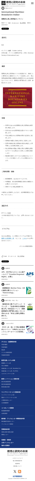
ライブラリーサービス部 (7, 395)
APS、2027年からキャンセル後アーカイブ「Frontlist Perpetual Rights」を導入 (13, 274)
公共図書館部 (4, 402)
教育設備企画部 (5, 387)
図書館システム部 (6, 363)
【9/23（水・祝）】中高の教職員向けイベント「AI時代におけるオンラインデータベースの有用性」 (13, 329)
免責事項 (17, 463)
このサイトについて (17, 458)
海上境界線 (23, 23)
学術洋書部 (4, 344)
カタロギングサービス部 (7, 373)
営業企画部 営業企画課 (7, 432)
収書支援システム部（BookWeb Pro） (11, 368)
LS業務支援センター (6, 400)
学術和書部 (4, 347)
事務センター (4, 434)
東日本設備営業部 (6, 381)
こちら (24, 238)
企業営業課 (4, 413)
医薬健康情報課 (5, 410)
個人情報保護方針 (17, 460)
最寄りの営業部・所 (7, 238)
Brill (9, 23)
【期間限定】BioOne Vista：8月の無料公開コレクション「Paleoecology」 (13, 290)
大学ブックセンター (7, 442)
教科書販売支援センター (7, 421)
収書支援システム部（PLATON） (10, 371)
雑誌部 (3, 350)
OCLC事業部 (4, 365)
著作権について (17, 466)
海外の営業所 (5, 445)
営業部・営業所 (6, 440)
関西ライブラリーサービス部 (9, 397)
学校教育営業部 (5, 355)
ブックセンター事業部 (7, 424)
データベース (15, 23)
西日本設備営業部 (6, 384)
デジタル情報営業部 (6, 352)
